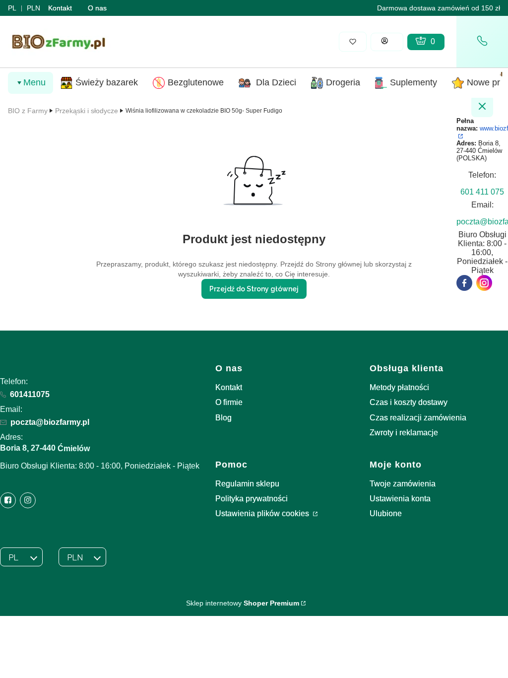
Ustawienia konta (400, 498)
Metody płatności (399, 387)
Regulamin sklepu (247, 483)
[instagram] (484, 283)
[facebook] (464, 283)
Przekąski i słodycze (86, 111)
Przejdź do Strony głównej (254, 289)
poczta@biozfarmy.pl (49, 422)
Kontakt (60, 8)
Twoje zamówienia (403, 483)
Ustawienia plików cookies (263, 513)
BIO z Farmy (28, 111)
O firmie (229, 402)
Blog (223, 417)
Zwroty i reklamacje (404, 432)
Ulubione (386, 513)
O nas (97, 8)
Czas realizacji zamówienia (418, 417)
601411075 (30, 394)
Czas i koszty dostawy (408, 402)
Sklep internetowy (242, 603)
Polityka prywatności (251, 498)
